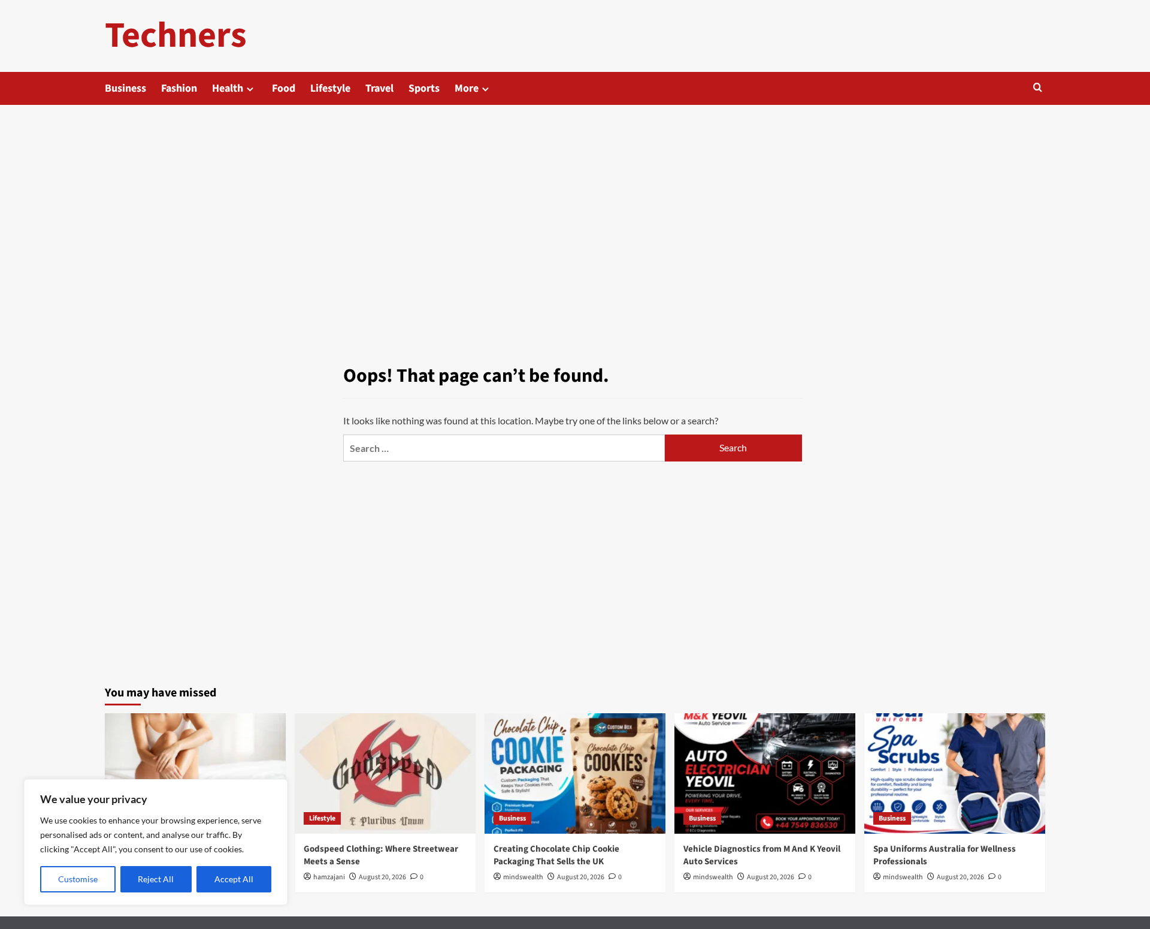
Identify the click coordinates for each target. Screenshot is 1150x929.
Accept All (233, 879)
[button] (1037, 88)
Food (283, 88)
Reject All (156, 879)
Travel (379, 88)
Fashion (179, 88)
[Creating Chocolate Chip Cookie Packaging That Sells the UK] (575, 773)
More (467, 88)
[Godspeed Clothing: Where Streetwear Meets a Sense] (385, 773)
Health (227, 88)
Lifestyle (330, 88)
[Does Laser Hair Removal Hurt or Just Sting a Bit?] (195, 773)
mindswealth (523, 877)
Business (125, 88)
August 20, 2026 (382, 877)
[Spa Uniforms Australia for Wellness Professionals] (954, 773)
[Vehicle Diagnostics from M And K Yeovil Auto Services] (764, 773)
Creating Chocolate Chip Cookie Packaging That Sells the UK (556, 855)
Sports (424, 88)
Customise (78, 879)
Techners (176, 35)
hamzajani (329, 877)
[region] (156, 842)
